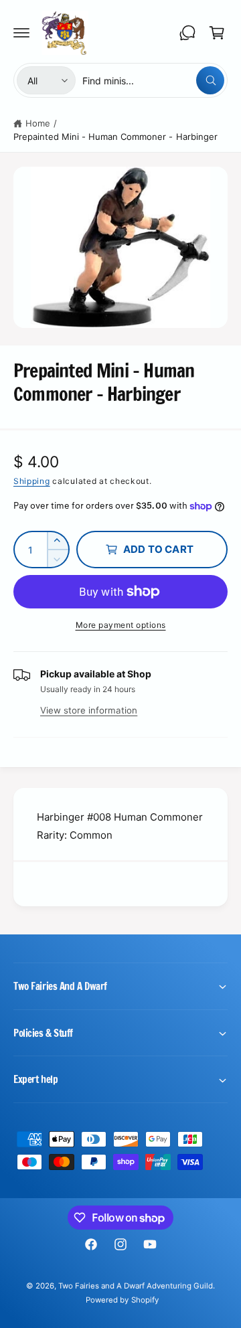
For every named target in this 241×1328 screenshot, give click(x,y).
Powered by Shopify (122, 1300)
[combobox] (153, 80)
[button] (21, 33)
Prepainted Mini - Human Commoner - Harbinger (115, 136)
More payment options (121, 625)
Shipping (31, 481)
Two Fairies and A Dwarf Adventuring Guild (136, 1286)
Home (37, 123)
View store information (88, 710)
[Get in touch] (187, 33)
